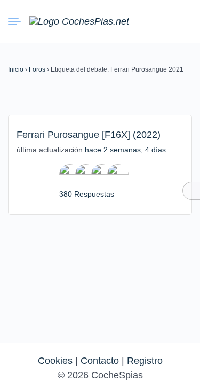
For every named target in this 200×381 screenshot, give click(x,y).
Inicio (15, 69)
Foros (37, 69)
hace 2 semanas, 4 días (125, 149)
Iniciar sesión (163, 21)
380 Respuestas (86, 194)
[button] (144, 21)
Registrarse (182, 21)
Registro (145, 360)
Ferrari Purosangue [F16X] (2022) (89, 134)
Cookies (55, 360)
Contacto (100, 360)
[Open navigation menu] (18, 21)
